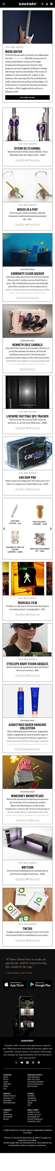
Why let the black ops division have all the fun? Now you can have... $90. (27, 669)
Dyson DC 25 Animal (27, 148)
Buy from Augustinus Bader (27, 749)
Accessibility (34, 1117)
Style (6, 1079)
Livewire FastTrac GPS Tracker (27, 416)
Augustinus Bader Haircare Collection (27, 726)
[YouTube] (22, 1062)
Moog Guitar (13, 51)
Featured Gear (27, 269)
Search (42, 4)
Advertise (8, 1114)
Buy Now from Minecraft (27, 820)
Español (31, 1096)
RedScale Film (27, 602)
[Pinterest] (39, 1062)
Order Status (9, 1096)
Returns (7, 1100)
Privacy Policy (34, 1114)
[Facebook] (27, 1062)
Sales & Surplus (35, 1084)
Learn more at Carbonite (27, 297)
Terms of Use (34, 1112)
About (6, 1112)
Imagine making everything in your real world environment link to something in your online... (27, 933)
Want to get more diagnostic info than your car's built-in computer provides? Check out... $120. (28, 482)
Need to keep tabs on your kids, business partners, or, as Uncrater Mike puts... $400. (27, 421)
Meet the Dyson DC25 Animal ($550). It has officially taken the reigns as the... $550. (27, 153)
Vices (5, 1086)
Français (32, 1098)
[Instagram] (33, 1062)
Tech (7, 47)
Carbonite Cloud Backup (27, 273)
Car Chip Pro (27, 477)
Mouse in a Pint (27, 209)
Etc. (5, 1088)
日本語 (30, 1103)
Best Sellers (34, 1079)
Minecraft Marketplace (27, 796)
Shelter (7, 1084)
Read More (20, 160)
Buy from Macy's (27, 369)
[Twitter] (16, 1062)
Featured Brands (36, 1082)
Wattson (27, 867)
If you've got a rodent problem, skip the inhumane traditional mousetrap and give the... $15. (27, 215)
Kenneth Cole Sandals (27, 345)
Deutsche (32, 1100)
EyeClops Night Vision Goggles (27, 664)
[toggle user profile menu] (47, 4)
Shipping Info (9, 1103)
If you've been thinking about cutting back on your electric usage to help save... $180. (27, 872)
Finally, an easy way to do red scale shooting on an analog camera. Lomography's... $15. (27, 607)
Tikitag (27, 928)
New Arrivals (34, 1077)
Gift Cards (32, 1086)
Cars (5, 1082)
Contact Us (8, 1098)
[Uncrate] (27, 4)
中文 (29, 1105)
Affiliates (7, 1117)
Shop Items (34, 160)
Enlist (6, 1119)
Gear (5, 1077)
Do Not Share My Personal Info (35, 1120)
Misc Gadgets (17, 47)
